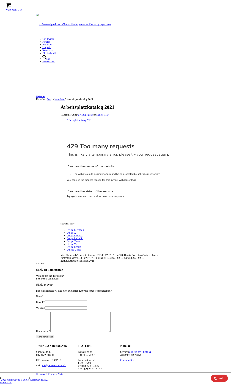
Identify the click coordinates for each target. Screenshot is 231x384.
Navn (40, 296)
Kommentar (43, 331)
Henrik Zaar (102, 114)
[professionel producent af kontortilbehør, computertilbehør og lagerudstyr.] (73, 24)
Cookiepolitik (127, 360)
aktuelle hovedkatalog (140, 352)
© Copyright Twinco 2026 (49, 374)
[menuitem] (118, 39)
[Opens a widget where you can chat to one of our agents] (219, 378)
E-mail (40, 302)
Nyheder (40, 96)
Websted (40, 308)
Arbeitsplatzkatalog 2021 (79, 120)
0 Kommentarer (85, 114)
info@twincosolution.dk (54, 365)
